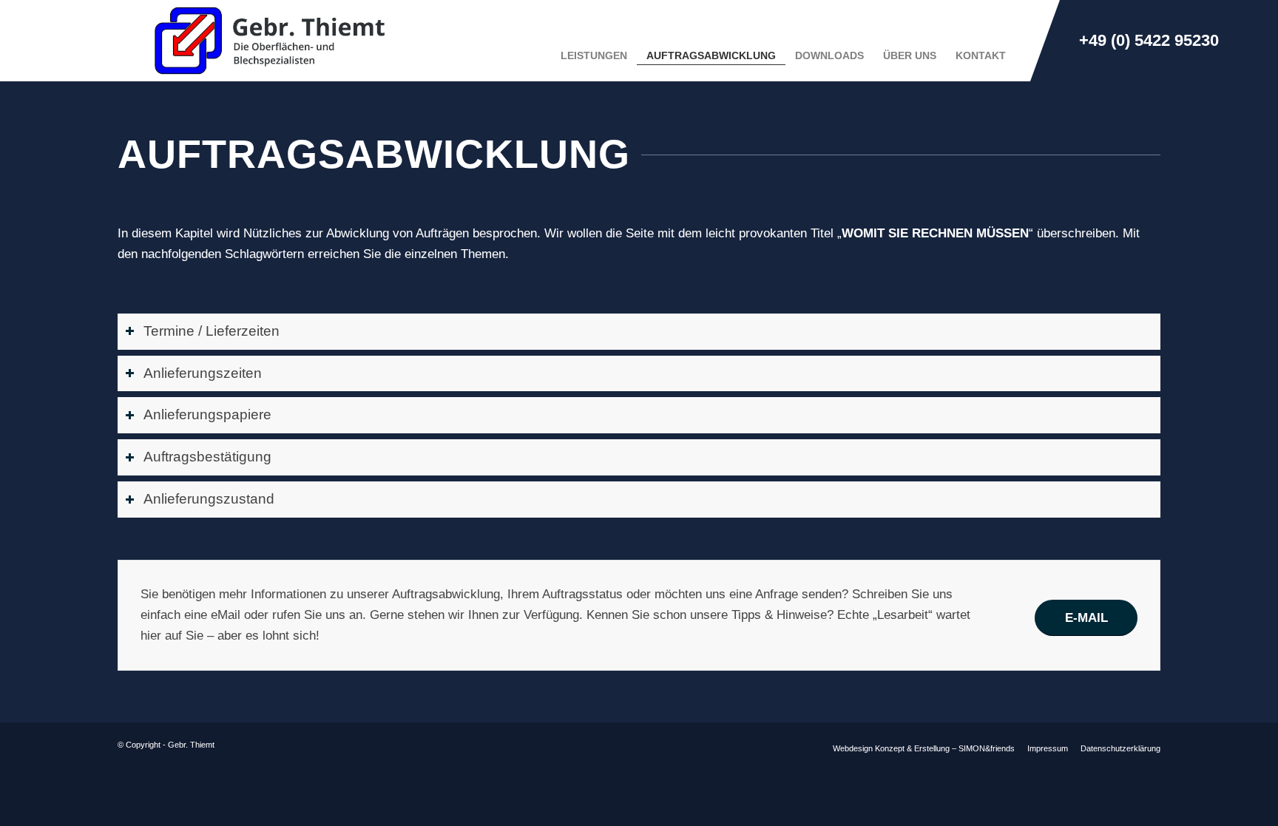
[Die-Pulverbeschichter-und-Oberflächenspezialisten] (274, 40)
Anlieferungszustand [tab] (208, 499)
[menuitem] (594, 40)
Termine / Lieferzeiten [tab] (211, 331)
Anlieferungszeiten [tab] (202, 373)
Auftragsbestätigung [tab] (207, 456)
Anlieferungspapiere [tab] (207, 414)
